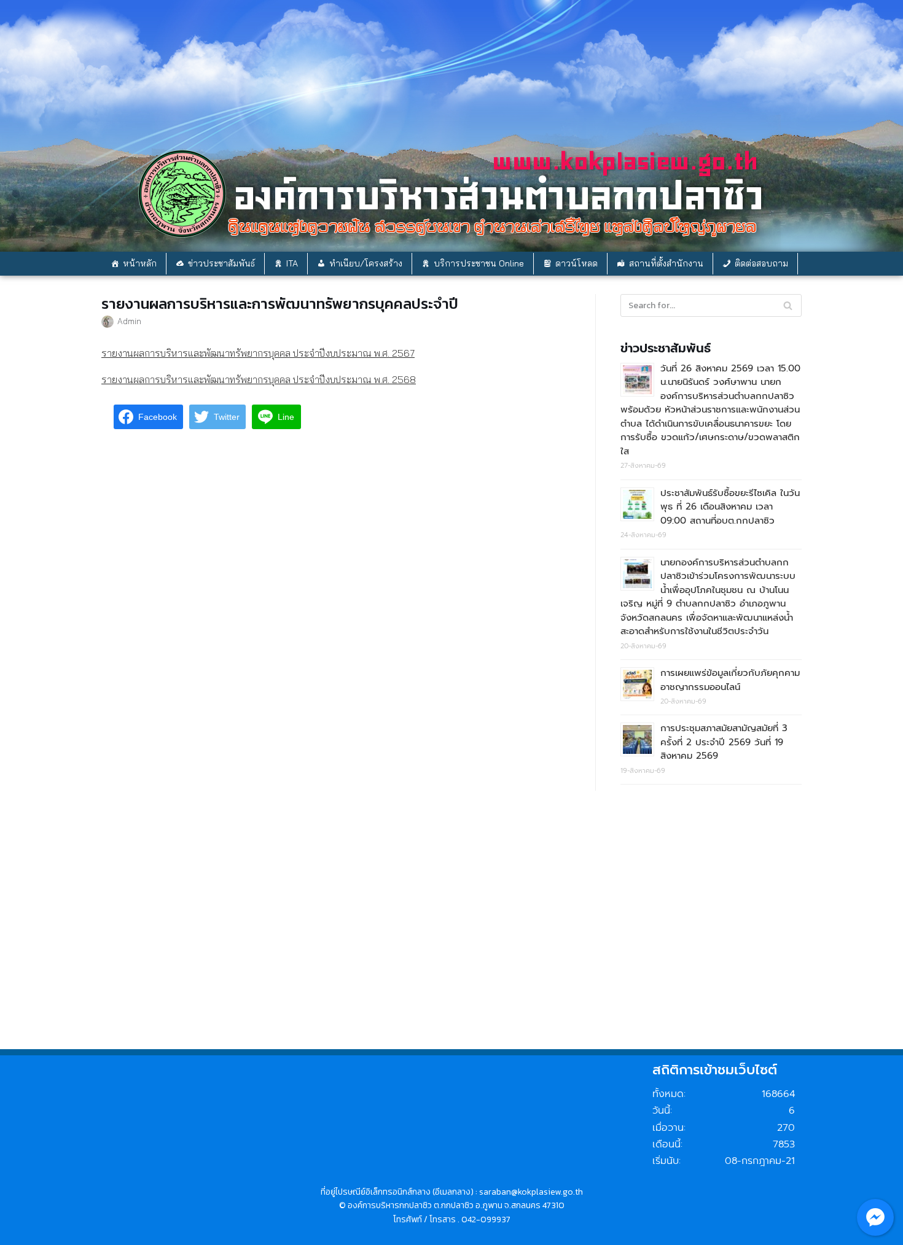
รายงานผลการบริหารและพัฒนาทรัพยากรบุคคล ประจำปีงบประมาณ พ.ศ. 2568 (258, 379)
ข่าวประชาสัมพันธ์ (221, 263)
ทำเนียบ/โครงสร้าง (365, 263)
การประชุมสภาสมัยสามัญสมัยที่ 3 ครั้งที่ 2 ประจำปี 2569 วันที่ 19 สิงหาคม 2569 (724, 741)
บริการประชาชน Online (479, 263)
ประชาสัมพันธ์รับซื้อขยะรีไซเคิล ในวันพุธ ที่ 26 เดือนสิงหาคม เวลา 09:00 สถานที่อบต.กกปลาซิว (730, 506)
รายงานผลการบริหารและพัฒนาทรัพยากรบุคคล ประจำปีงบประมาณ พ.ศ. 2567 (258, 353)
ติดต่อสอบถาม (761, 263)
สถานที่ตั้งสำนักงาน (666, 263)
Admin (129, 321)
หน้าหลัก (140, 263)
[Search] (788, 305)
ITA (292, 263)
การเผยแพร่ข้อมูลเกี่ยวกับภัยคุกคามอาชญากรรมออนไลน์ (730, 680)
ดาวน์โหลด (576, 263)
